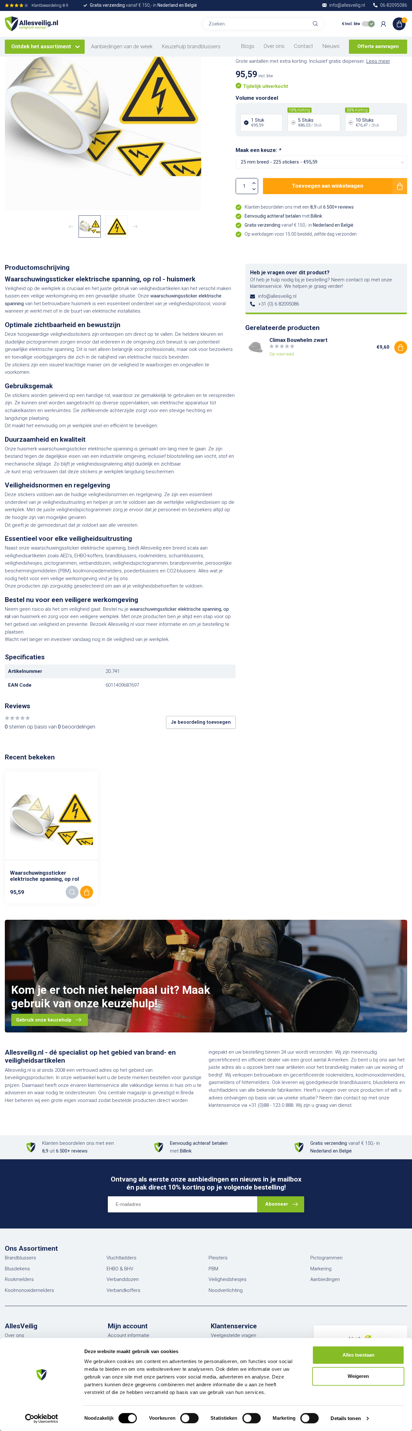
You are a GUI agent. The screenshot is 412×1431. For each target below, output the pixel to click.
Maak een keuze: (258, 150)
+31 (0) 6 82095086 (278, 304)
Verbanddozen (123, 1279)
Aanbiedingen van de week (122, 46)
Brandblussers (20, 1258)
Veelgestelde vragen (233, 1335)
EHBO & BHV (120, 1269)
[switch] (189, 1418)
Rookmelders (19, 1279)
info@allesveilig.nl (277, 296)
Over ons (274, 46)
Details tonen (345, 1418)
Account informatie (128, 1335)
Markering (321, 1269)
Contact (303, 46)
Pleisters (218, 1258)
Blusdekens (17, 1269)
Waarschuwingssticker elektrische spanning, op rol (44, 876)
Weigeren (358, 1376)
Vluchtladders (121, 1258)
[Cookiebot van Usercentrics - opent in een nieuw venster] (42, 1418)
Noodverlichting (226, 1290)
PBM (213, 1269)
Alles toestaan (358, 1355)
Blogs (247, 46)
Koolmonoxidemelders (29, 1290)
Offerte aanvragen (378, 46)
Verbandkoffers (123, 1290)
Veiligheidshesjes (228, 1279)
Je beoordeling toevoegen (201, 722)
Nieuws (331, 46)
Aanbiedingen (325, 1279)
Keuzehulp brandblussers (191, 46)
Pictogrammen (326, 1258)
